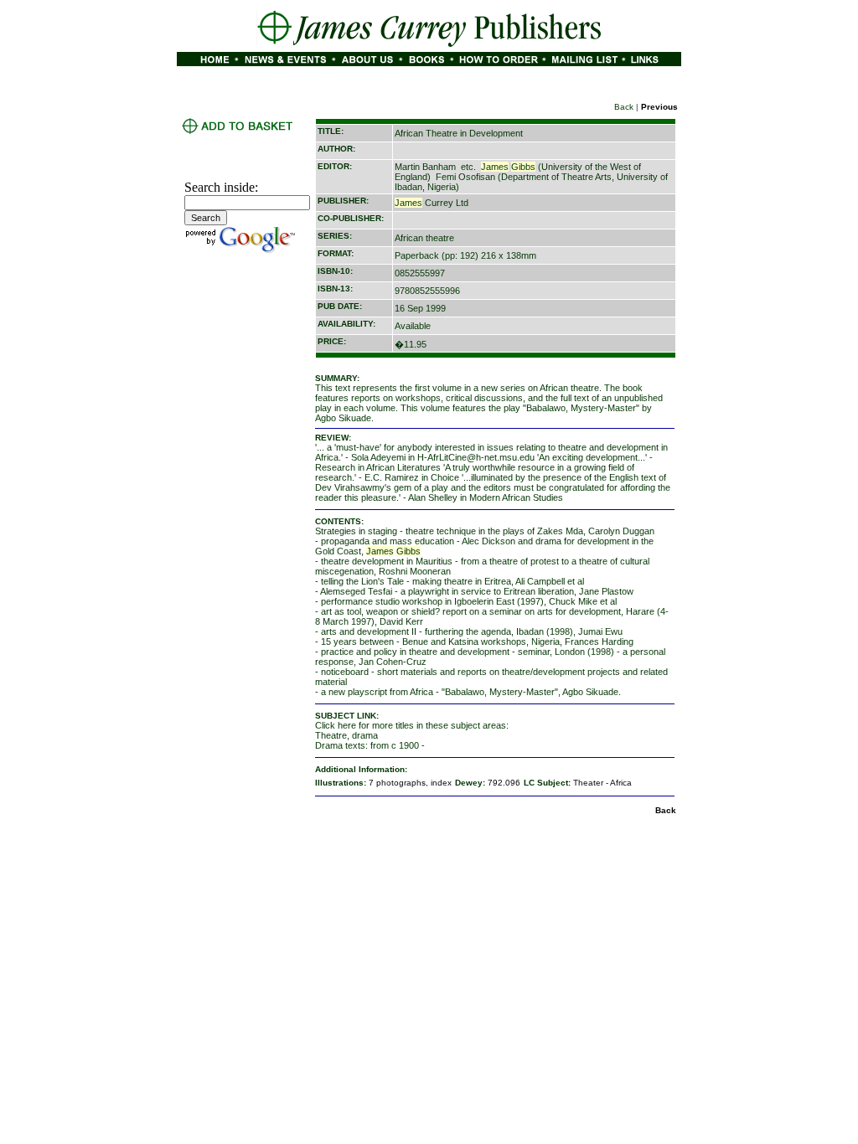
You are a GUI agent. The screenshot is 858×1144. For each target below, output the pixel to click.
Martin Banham (425, 167)
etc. (468, 167)
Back (623, 106)
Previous (659, 106)
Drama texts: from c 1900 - (370, 745)
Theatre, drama (346, 735)
